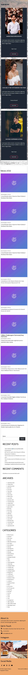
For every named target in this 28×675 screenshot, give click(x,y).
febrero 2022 (10, 517)
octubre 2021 (10, 524)
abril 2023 (9, 493)
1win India (9, 540)
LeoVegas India (10, 567)
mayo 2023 (9, 491)
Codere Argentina (10, 562)
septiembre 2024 (10, 482)
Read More (14, 54)
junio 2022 (9, 510)
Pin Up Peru (9, 589)
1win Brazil (9, 536)
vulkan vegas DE (10, 601)
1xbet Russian (10, 555)
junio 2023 (9, 489)
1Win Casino (9, 538)
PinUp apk (9, 591)
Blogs (8, 558)
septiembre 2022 (10, 505)
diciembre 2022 (10, 500)
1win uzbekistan (10, 545)
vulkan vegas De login (11, 603)
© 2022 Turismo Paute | (5, 668)
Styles (8, 594)
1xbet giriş (9, 552)
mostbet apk (10, 574)
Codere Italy (9, 564)
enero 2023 (9, 498)
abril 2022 (9, 513)
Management (10, 572)
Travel (8, 596)
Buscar (4, 436)
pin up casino (10, 586)
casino (8, 560)
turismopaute (4, 194)
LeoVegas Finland (10, 565)
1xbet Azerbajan (10, 550)
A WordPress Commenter (8, 473)
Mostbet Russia (10, 579)
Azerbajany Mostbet (11, 557)
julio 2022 (9, 508)
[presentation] (2, 649)
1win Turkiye (9, 543)
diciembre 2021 (10, 520)
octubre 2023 (10, 484)
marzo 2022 (9, 515)
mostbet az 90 (10, 576)
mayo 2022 (9, 512)
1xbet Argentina (10, 548)
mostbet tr (9, 581)
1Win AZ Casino (10, 534)
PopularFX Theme (4, 670)
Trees (8, 598)
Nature (8, 584)
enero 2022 (9, 518)
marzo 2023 (9, 494)
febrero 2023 (10, 496)
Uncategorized (10, 600)
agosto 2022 (9, 506)
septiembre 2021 (10, 525)
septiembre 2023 (10, 486)
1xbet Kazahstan (10, 553)
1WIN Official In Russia (11, 541)
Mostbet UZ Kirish (11, 583)
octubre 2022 (10, 503)
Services (9, 593)
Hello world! (17, 473)
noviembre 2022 (10, 501)
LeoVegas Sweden (11, 571)
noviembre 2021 (10, 522)
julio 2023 (9, 487)
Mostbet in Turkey (11, 577)
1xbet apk (9, 546)
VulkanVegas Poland (11, 605)
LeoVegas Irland (10, 569)
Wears (8, 607)
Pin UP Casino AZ (10, 588)
